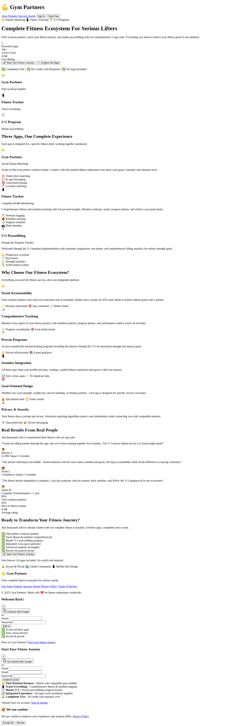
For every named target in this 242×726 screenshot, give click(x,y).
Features (13, 16)
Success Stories (26, 16)
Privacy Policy (49, 586)
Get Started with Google (19, 661)
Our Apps (6, 586)
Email (4, 618)
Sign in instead (39, 702)
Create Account (11, 679)
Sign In (41, 16)
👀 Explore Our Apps (48, 62)
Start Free (53, 16)
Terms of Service (67, 586)
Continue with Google (18, 611)
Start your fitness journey (42, 642)
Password (6, 622)
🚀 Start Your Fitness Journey (18, 62)
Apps (4, 16)
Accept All (8, 722)
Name (4, 668)
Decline (20, 722)
